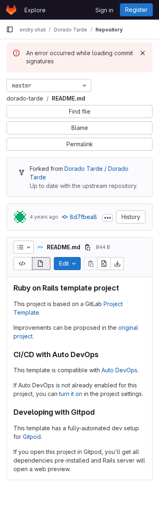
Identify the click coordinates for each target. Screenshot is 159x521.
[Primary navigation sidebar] (9, 29)
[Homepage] (11, 9)
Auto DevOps (119, 370)
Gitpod (32, 436)
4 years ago (44, 217)
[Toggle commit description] (107, 217)
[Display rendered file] (41, 263)
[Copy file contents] (90, 263)
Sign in (104, 10)
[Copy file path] (87, 247)
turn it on (70, 393)
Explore (35, 10)
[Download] (117, 263)
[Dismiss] (143, 53)
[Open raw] (103, 263)
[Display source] (22, 263)
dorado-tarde (25, 98)
